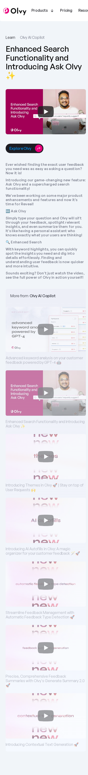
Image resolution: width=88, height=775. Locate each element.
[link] (20, 148)
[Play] (46, 111)
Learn (10, 37)
